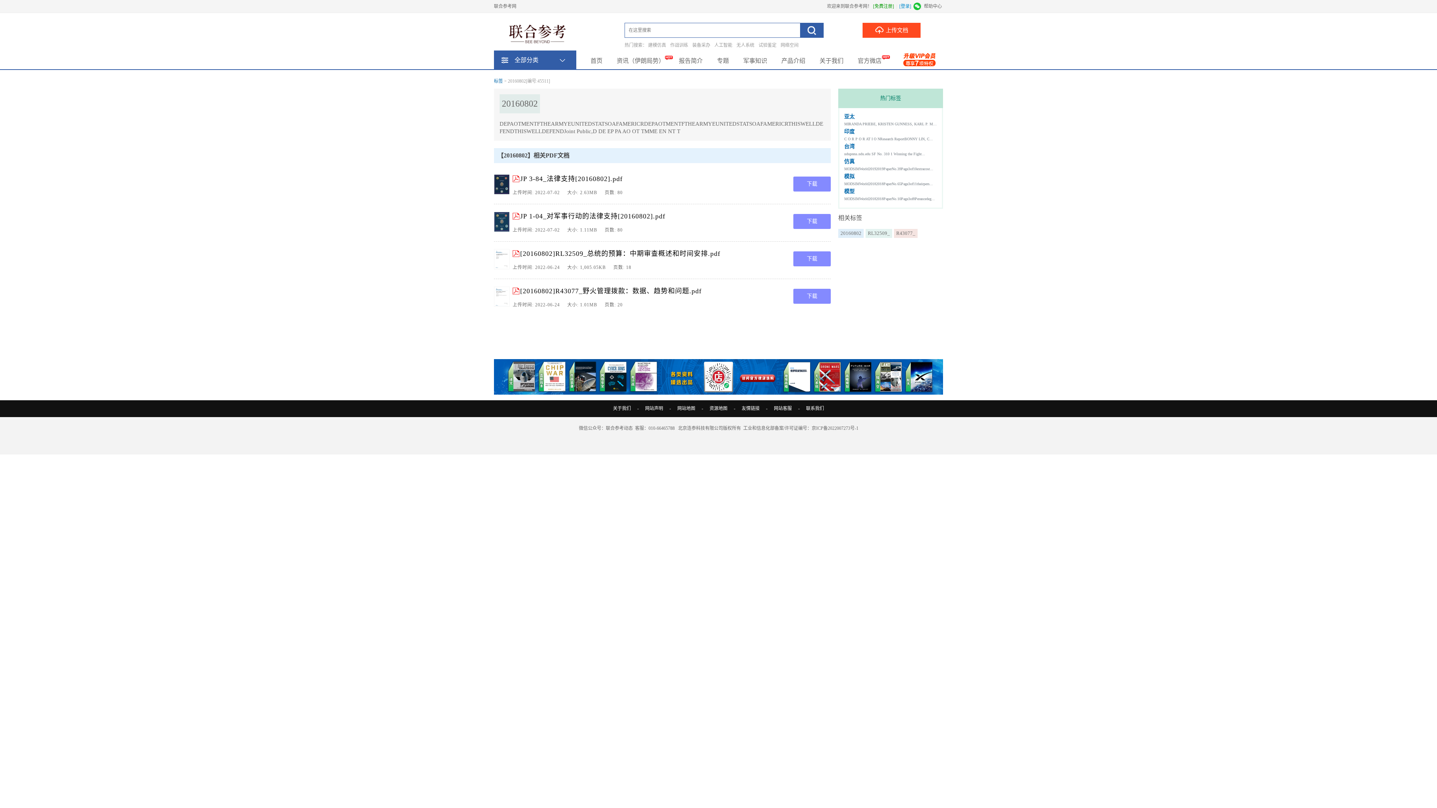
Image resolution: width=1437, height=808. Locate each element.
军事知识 (755, 61)
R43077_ (905, 233)
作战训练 (679, 45)
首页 (596, 61)
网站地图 (686, 408)
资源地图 (718, 408)
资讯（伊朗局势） (641, 61)
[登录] (905, 6)
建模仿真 (657, 45)
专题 (723, 61)
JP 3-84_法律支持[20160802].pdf (571, 179)
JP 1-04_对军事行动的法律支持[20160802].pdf (592, 216)
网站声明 (654, 408)
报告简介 (691, 61)
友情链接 (751, 408)
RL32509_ (879, 233)
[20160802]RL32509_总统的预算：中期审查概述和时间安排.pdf (620, 253)
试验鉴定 (768, 45)
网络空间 (790, 45)
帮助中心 (933, 6)
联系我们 (815, 408)
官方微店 (870, 61)
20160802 (850, 233)
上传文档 (897, 30)
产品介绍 (793, 61)
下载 (812, 184)
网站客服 (783, 408)
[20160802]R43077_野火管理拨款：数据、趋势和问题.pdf (611, 291)
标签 (498, 81)
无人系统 (745, 45)
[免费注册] (883, 6)
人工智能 (723, 45)
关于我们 (831, 61)
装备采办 (701, 45)
